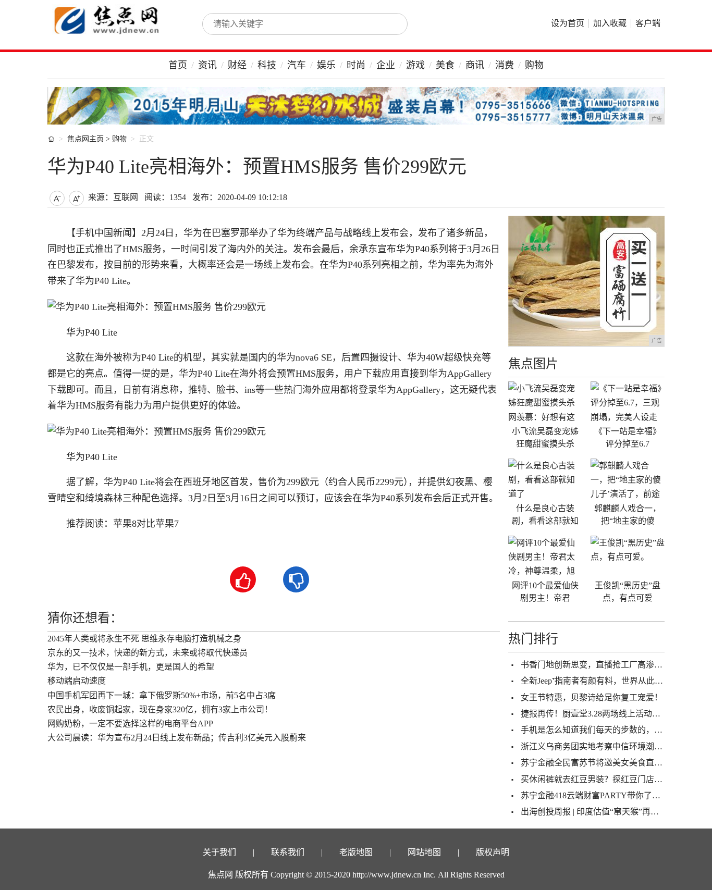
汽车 (296, 65)
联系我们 (287, 852)
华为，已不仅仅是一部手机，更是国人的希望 (130, 666)
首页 (177, 65)
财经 (237, 65)
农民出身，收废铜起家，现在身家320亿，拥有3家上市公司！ (160, 709)
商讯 (474, 65)
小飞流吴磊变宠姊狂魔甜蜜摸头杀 (545, 437)
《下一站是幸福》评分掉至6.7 (627, 437)
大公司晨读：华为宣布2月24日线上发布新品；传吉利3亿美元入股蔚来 (176, 737)
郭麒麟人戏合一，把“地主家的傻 (627, 514)
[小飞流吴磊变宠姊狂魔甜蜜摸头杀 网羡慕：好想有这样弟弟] (545, 402)
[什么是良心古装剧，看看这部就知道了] (545, 479)
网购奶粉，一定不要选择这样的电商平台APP (130, 723)
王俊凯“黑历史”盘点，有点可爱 (627, 591)
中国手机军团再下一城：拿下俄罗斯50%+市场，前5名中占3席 (161, 695)
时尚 (356, 65)
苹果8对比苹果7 (146, 523)
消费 (504, 65)
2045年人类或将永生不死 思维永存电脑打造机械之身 (144, 638)
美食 (445, 65)
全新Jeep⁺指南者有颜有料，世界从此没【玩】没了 (613, 680)
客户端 (647, 23)
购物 (534, 65)
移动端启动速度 (76, 680)
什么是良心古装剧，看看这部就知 (545, 514)
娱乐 (326, 65)
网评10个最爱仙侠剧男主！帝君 (545, 591)
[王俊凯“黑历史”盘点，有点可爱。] (628, 556)
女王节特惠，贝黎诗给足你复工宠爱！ (591, 697)
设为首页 (567, 23)
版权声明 (492, 852)
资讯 (207, 65)
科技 (266, 65)
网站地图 (424, 852)
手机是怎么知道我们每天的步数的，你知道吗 (604, 729)
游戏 (415, 65)
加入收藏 (610, 23)
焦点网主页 (85, 139)
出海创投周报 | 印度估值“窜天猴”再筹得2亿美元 (608, 811)
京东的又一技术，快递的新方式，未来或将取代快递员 (147, 652)
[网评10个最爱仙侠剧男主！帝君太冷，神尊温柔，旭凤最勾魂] (545, 556)
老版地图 (356, 852)
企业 (385, 65)
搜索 (388, 24)
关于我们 (219, 852)
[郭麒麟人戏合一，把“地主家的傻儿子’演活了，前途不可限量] (628, 479)
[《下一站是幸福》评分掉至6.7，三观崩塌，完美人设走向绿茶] (628, 402)
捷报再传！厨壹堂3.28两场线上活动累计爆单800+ (612, 713)
